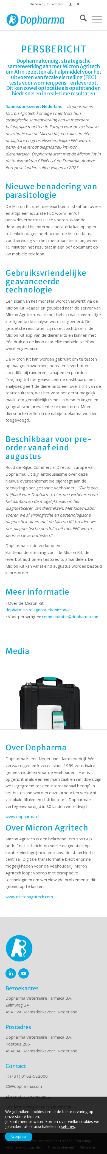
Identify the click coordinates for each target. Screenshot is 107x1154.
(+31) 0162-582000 (29, 1076)
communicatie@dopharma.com (71, 616)
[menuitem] (38, 4)
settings (68, 1126)
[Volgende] (94, 700)
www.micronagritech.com (29, 896)
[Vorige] (12, 700)
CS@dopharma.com (23, 1086)
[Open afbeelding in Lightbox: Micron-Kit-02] (101, 727)
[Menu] (94, 19)
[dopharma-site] (35, 19)
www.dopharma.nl (22, 816)
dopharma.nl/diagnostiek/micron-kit (38, 609)
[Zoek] (80, 19)
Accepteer (19, 1136)
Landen (56, 4)
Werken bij (37, 4)
